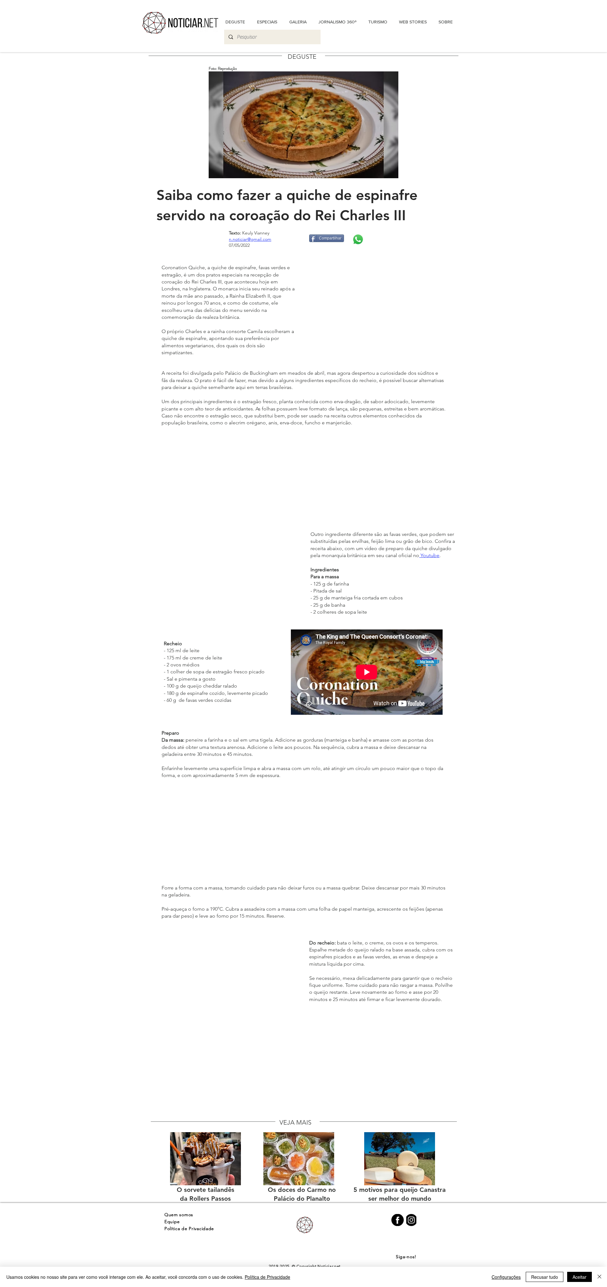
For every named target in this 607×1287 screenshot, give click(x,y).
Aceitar (579, 1277)
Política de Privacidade (267, 1277)
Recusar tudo (544, 1277)
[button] (445, 22)
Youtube (429, 555)
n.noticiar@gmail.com (250, 239)
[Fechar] (599, 1277)
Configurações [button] (506, 1277)
